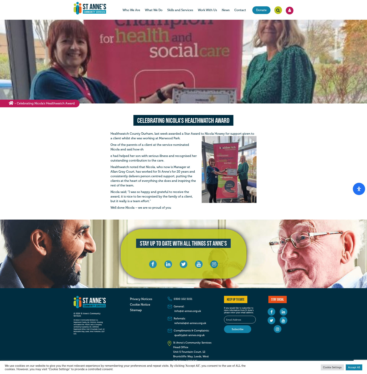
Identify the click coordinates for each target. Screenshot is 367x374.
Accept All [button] (354, 367)
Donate (261, 10)
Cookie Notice (140, 304)
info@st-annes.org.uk (187, 311)
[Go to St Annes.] (11, 103)
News (226, 10)
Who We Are (131, 10)
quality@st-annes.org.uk (189, 335)
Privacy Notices (141, 299)
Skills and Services (180, 10)
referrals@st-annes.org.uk (190, 323)
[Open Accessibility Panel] (359, 189)
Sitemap (136, 310)
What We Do (153, 10)
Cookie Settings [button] (332, 367)
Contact (240, 10)
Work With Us (207, 10)
